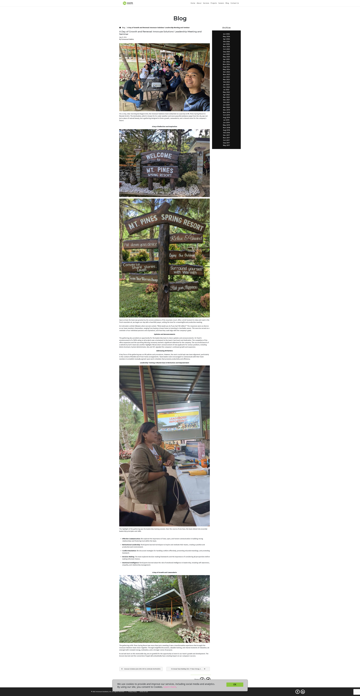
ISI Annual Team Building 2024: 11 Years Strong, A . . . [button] (187, 669)
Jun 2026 (226, 34)
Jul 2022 (226, 90)
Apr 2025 (226, 59)
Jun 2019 (226, 123)
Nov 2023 (226, 74)
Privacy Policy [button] (132, 692)
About (199, 3)
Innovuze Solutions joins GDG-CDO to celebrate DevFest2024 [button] (141, 669)
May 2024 (226, 69)
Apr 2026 (226, 39)
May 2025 (226, 57)
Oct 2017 (226, 140)
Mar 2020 (226, 107)
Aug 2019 (226, 117)
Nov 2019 (226, 112)
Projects (214, 3)
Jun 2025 (226, 54)
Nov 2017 (226, 138)
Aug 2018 (226, 130)
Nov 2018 (226, 128)
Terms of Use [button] (144, 692)
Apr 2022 (226, 95)
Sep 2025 (226, 52)
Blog (227, 3)
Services (206, 3)
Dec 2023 (226, 72)
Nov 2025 (226, 47)
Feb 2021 (226, 102)
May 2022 (226, 92)
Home (193, 3)
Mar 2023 (226, 80)
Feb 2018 (226, 133)
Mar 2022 (226, 97)
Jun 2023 (226, 77)
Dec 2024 (226, 62)
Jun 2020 (226, 105)
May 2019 (226, 125)
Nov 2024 (226, 64)
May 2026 (226, 37)
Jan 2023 (226, 85)
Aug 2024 (226, 67)
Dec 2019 (226, 110)
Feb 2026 (226, 42)
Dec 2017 (226, 135)
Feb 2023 (226, 82)
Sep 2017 (226, 143)
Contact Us (235, 3)
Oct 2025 (226, 49)
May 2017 (226, 145)
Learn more (170, 686)
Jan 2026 (226, 44)
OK (234, 684)
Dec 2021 (226, 100)
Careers (221, 3)
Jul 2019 (226, 120)
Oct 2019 (226, 115)
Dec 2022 (226, 87)
